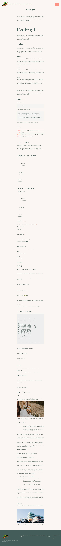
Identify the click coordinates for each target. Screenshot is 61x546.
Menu (57, 4)
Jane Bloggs (19, 136)
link (24, 234)
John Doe (19, 130)
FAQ (36, 224)
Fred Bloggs (19, 134)
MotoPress (6, 541)
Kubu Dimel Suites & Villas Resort (20, 4)
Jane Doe (19, 132)
